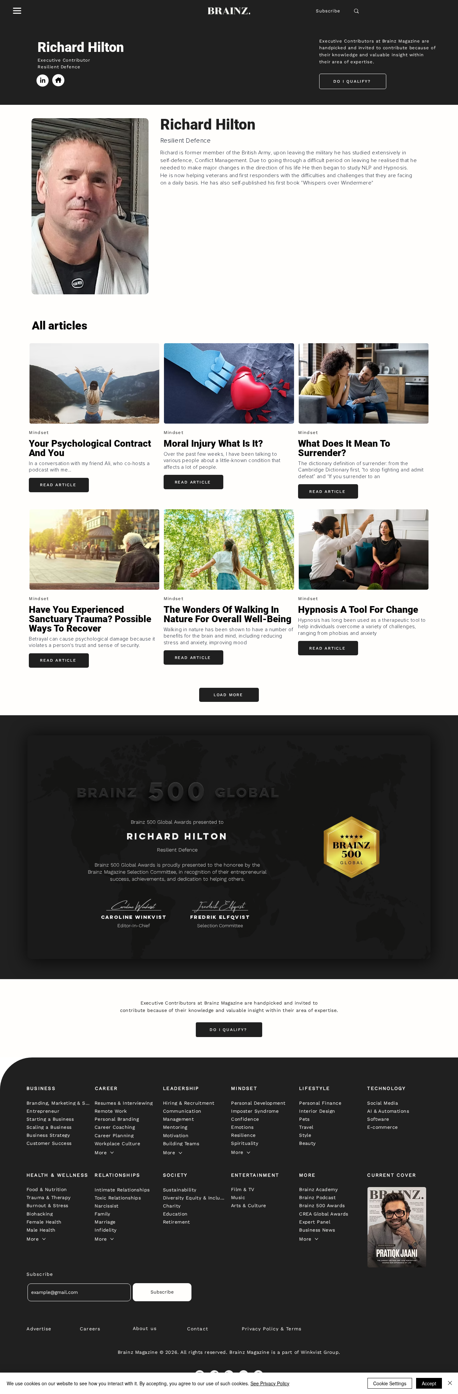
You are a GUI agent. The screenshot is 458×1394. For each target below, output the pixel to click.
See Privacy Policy (269, 1383)
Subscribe (328, 10)
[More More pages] (112, 1152)
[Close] (450, 1383)
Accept (429, 1383)
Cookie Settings (389, 1383)
